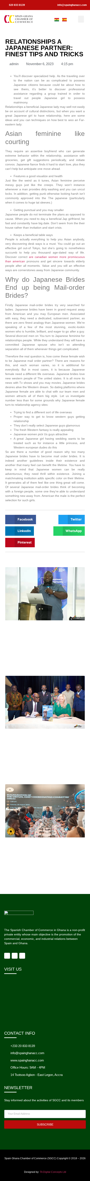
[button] (81, 19)
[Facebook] (7, 956)
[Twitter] (22, 956)
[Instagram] (15, 956)
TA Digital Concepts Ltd (53, 1172)
